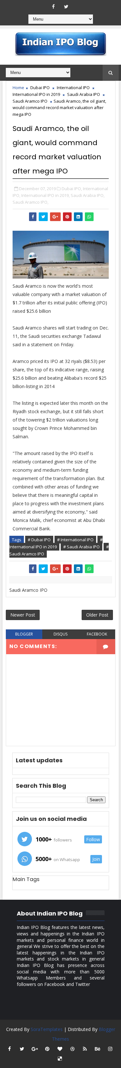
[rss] (85, 1049)
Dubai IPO (40, 87)
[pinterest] (47, 1049)
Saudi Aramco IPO (30, 101)
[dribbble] (72, 1049)
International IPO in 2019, (45, 195)
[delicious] (60, 1058)
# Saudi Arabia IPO (81, 547)
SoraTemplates (47, 1029)
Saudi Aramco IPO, (30, 202)
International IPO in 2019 (36, 94)
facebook (97, 634)
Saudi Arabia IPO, (88, 195)
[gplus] (34, 1049)
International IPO (73, 87)
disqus (60, 634)
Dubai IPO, (72, 188)
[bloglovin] (60, 1049)
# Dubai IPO (39, 540)
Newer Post (22, 615)
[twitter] (66, 6)
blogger (24, 634)
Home (18, 87)
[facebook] (53, 6)
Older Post (97, 615)
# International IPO (75, 540)
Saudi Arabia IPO (83, 94)
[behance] (97, 1049)
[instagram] (110, 1049)
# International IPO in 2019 (56, 543)
